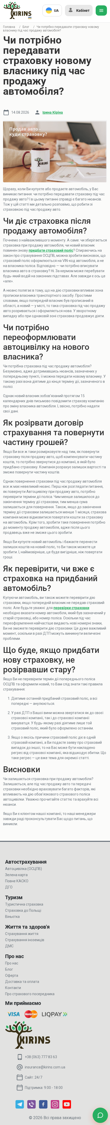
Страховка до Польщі (23, 910)
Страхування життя (21, 934)
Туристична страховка (24, 904)
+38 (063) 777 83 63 (41, 1057)
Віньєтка (12, 917)
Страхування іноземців (24, 940)
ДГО (9, 887)
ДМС (9, 946)
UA (56, 10)
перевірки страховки (71, 608)
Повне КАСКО (16, 881)
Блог (26, 27)
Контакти (13, 988)
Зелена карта (16, 875)
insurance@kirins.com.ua (45, 1067)
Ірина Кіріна (52, 112)
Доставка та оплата (22, 982)
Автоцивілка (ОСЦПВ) (23, 869)
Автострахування (26, 862)
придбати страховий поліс (51, 250)
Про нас (11, 963)
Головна (9, 27)
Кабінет (83, 10)
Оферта (11, 975)
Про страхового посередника (29, 994)
